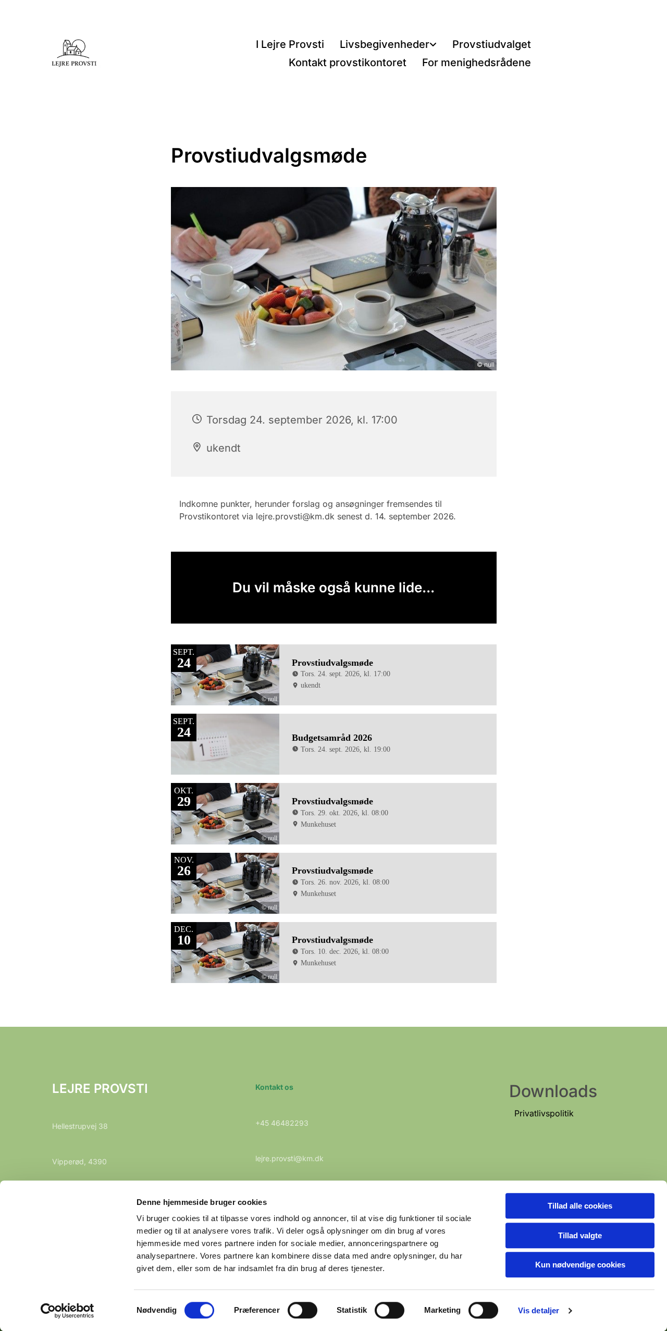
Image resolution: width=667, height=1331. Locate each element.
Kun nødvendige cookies (580, 1264)
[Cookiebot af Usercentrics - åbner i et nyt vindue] (67, 1310)
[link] (388, 45)
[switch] (302, 1310)
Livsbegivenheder (384, 44)
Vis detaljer (538, 1310)
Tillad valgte (580, 1235)
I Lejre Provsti (290, 44)
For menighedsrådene (476, 62)
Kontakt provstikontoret (347, 62)
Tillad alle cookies (580, 1205)
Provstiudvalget (491, 44)
